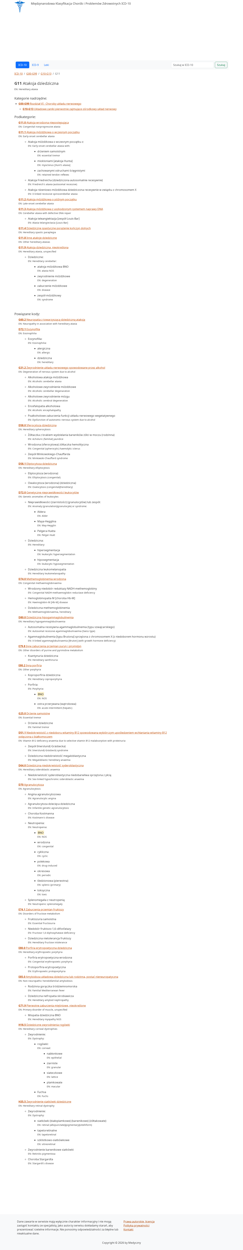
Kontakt (128, 1229)
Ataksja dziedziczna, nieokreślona (43, 247)
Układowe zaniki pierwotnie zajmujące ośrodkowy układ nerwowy (70, 109)
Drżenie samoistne (34, 713)
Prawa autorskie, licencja (139, 1221)
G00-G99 (31, 74)
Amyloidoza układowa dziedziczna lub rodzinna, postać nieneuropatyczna (68, 977)
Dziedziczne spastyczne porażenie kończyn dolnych (55, 228)
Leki (46, 65)
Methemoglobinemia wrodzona (42, 579)
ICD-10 (22, 65)
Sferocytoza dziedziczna (38, 425)
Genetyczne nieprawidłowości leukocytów (49, 492)
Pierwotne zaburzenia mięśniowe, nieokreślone (52, 1005)
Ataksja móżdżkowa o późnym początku (48, 199)
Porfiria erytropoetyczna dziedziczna (45, 948)
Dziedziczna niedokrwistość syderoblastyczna (51, 765)
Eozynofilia (29, 329)
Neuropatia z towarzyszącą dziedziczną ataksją (52, 319)
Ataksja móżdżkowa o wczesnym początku (49, 132)
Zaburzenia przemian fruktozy (41, 909)
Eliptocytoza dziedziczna (38, 464)
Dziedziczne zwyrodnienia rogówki (44, 1025)
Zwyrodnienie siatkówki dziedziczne (45, 1101)
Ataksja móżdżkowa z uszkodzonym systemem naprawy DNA (61, 209)
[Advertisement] (113, 37)
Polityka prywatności (136, 1225)
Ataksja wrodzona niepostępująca (44, 122)
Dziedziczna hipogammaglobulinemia (46, 617)
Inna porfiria (30, 665)
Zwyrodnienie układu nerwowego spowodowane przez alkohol (62, 367)
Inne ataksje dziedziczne (38, 238)
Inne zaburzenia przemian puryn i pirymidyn (50, 646)
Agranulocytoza (31, 784)
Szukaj (221, 65)
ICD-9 (35, 65)
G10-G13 (46, 74)
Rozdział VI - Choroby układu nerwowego (50, 103)
